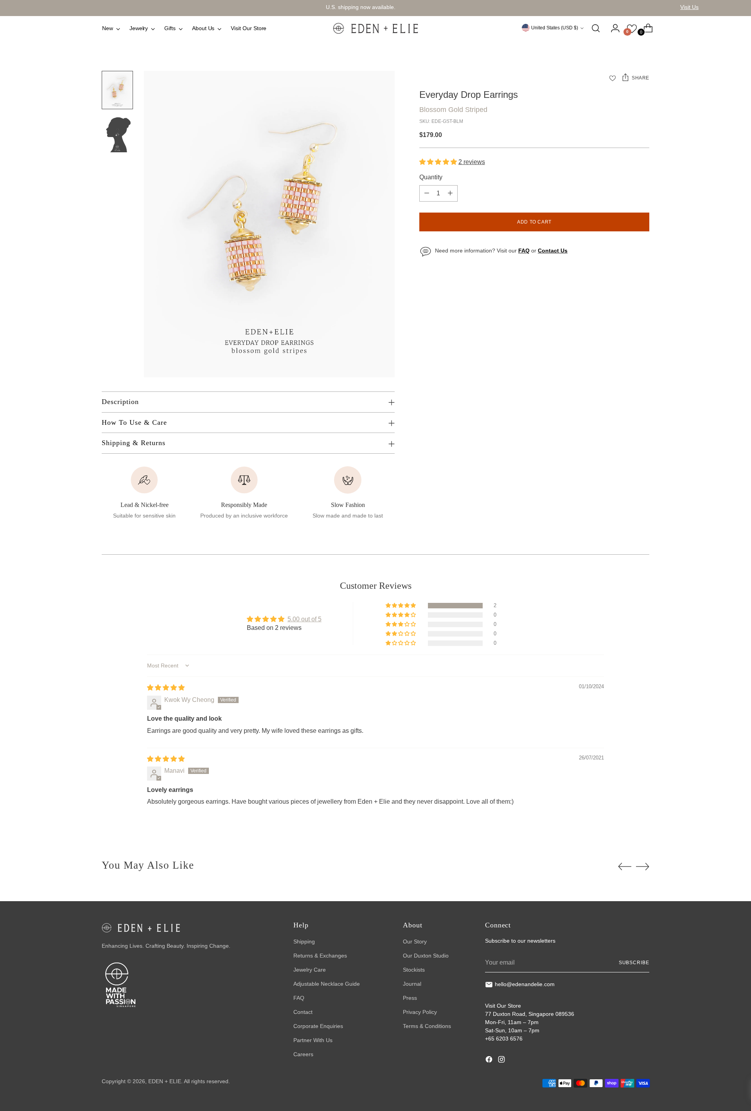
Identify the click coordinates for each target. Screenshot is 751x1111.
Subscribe (634, 962)
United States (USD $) (554, 28)
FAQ (298, 998)
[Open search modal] (596, 28)
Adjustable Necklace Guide (326, 984)
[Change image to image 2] (117, 133)
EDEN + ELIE (164, 1081)
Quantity (430, 177)
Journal (412, 984)
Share (640, 78)
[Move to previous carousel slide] (624, 866)
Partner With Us (312, 1040)
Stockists (414, 970)
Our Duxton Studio (426, 955)
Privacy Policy (420, 1012)
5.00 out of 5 (304, 619)
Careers (303, 1054)
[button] (438, 162)
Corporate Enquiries (318, 1026)
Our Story (415, 941)
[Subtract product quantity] (427, 193)
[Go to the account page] (612, 28)
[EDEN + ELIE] (375, 28)
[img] (166, 687)
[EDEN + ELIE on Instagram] (502, 1060)
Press (410, 998)
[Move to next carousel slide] (642, 866)
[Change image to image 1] (117, 90)
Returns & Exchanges (320, 955)
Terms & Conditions (427, 1026)
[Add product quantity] (450, 193)
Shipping (304, 941)
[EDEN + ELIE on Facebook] (489, 1060)
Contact (303, 1012)
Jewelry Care (309, 970)
